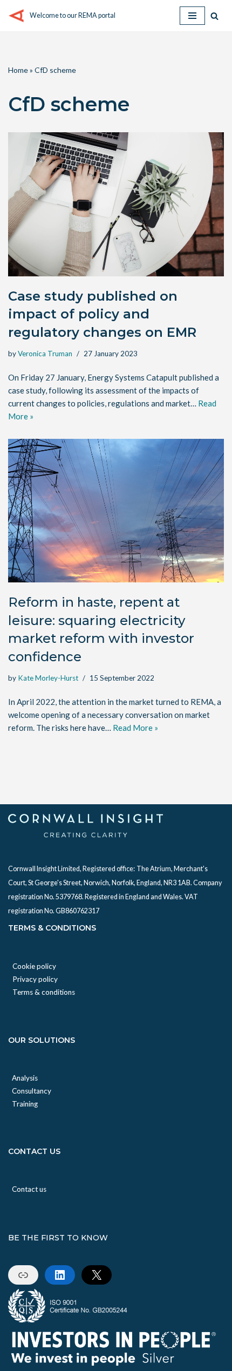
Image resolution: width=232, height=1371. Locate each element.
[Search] (214, 16)
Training (25, 1103)
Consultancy (31, 1091)
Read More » (135, 727)
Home (18, 69)
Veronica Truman (45, 353)
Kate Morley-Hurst (48, 678)
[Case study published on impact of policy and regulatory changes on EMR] (116, 204)
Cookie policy (34, 966)
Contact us (29, 1189)
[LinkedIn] (60, 1275)
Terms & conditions (43, 992)
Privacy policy (35, 979)
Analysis (25, 1078)
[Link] (23, 1275)
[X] (96, 1275)
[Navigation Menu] (192, 15)
